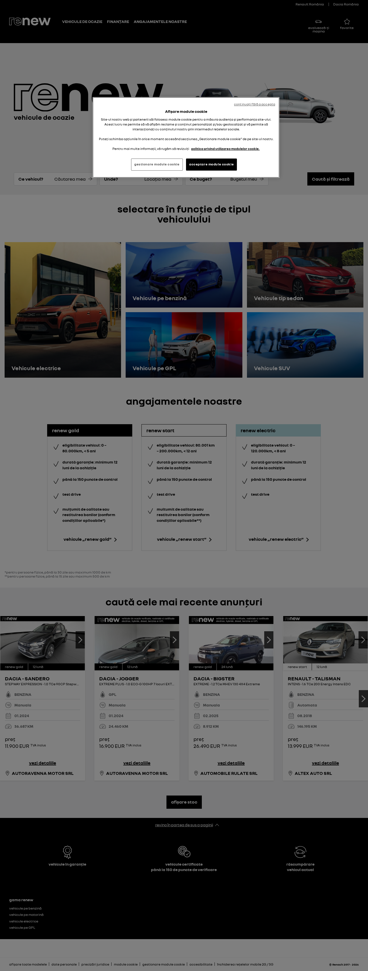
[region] (186, 137)
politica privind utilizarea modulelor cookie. (225, 149)
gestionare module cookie (157, 164)
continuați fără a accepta (254, 104)
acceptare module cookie (211, 164)
